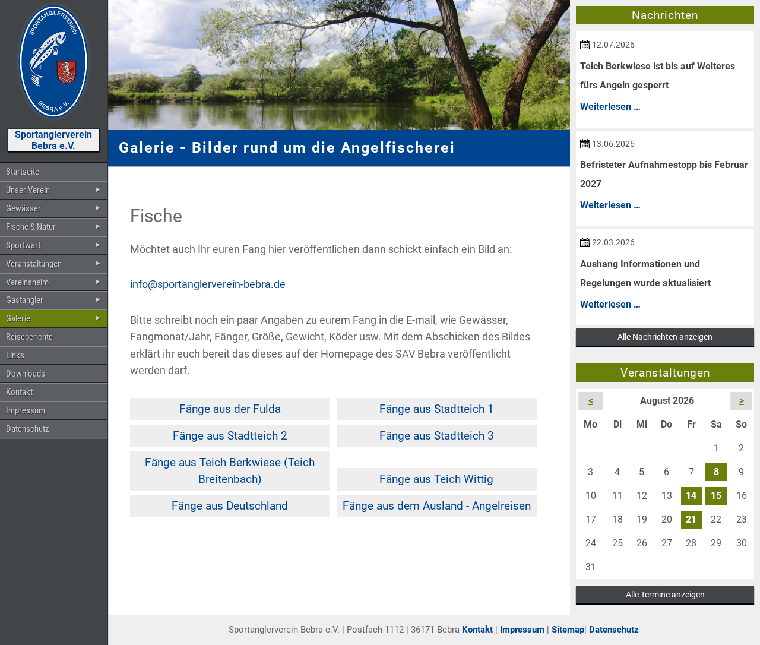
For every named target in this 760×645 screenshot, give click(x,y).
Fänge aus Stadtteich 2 (230, 435)
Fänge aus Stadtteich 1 (436, 409)
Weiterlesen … (610, 106)
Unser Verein (28, 190)
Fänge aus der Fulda (230, 409)
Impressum (25, 410)
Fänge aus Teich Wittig (436, 479)
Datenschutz (27, 428)
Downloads (25, 373)
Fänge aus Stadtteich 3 (436, 435)
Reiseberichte (29, 336)
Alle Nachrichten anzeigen (665, 337)
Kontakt (19, 392)
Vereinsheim (27, 282)
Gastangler (24, 300)
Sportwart (23, 245)
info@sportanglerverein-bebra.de (208, 284)
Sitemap (568, 629)
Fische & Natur (31, 227)
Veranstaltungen (34, 263)
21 (691, 519)
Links (15, 355)
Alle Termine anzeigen (665, 594)
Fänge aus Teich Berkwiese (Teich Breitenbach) (230, 471)
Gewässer (23, 208)
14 (691, 495)
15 (716, 495)
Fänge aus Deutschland (230, 506)
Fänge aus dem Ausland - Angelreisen (437, 506)
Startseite (22, 171)
